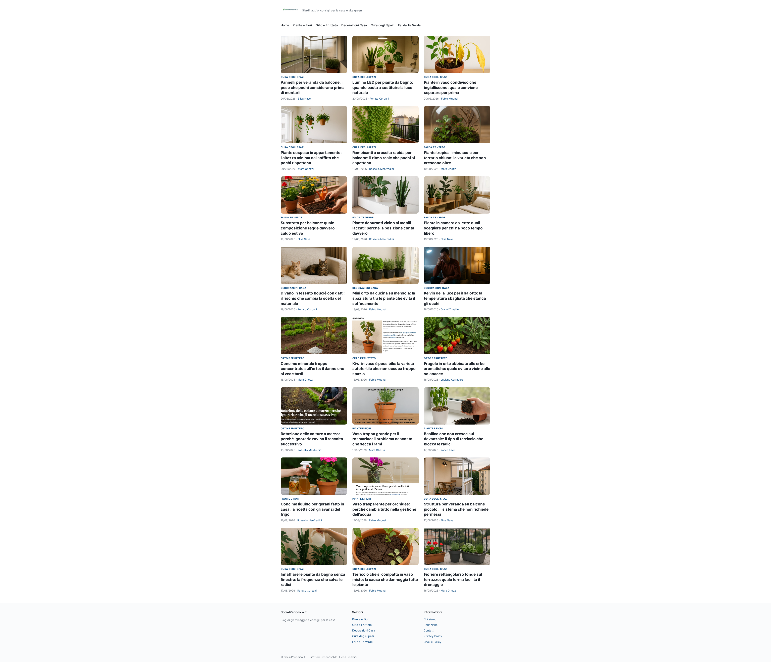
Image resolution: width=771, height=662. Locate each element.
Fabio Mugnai (449, 98)
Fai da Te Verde (409, 25)
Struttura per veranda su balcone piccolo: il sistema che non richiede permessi (456, 509)
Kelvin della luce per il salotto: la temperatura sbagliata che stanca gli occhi (455, 298)
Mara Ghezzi (306, 168)
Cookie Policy (432, 642)
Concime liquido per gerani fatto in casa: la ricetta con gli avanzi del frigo (312, 509)
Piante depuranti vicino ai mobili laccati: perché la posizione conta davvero (383, 228)
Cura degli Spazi (382, 25)
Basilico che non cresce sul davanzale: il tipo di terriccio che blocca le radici (453, 439)
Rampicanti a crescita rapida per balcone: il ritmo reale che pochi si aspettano (383, 157)
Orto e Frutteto (327, 25)
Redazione (431, 624)
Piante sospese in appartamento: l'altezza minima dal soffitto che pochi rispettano (311, 157)
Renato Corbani (379, 98)
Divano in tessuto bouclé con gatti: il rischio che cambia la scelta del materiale (313, 298)
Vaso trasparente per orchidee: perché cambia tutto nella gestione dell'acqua (384, 509)
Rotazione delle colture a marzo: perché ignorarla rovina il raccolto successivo (312, 439)
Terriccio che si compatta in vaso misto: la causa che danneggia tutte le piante (385, 579)
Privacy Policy (433, 636)
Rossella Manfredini (381, 168)
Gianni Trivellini (450, 309)
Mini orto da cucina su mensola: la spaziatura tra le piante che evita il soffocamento (383, 298)
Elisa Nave (304, 98)
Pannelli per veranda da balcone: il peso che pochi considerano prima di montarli (313, 87)
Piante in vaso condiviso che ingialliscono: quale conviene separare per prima (451, 87)
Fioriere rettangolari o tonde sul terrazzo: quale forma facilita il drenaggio (453, 579)
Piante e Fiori (302, 25)
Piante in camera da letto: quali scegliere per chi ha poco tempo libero (453, 228)
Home (285, 25)
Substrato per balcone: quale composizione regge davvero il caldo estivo (309, 228)
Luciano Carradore (452, 379)
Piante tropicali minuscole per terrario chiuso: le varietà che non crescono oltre (455, 157)
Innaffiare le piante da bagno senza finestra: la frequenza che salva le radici (313, 579)
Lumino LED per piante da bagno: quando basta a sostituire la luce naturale (382, 87)
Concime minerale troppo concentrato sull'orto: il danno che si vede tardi (312, 368)
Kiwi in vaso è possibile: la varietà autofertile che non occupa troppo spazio (384, 368)
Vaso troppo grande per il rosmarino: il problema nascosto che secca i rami (382, 439)
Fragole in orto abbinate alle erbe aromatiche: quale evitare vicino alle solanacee (457, 368)
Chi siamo (430, 619)
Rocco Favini (448, 450)
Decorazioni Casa (354, 25)
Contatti (429, 630)
